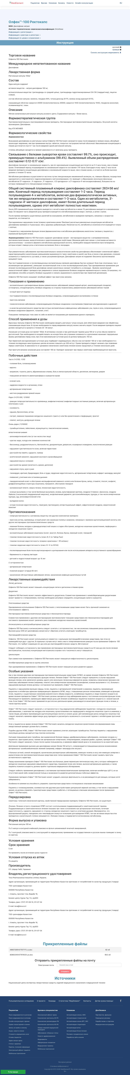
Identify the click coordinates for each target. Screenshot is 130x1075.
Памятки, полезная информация (19, 1047)
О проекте (41, 1001)
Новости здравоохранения (46, 1036)
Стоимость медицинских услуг (19, 1034)
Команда (52, 1001)
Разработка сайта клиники (75, 1037)
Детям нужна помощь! (104, 1001)
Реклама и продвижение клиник (77, 1034)
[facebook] (121, 1001)
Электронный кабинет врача (47, 1015)
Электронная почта (46, 965)
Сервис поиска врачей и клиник (19, 1024)
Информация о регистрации (20, 32)
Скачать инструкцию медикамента (105, 52)
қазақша (116, 50)
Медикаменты (42, 1039)
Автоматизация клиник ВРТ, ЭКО (77, 1021)
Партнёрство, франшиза (103, 1015)
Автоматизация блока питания (77, 1031)
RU (121, 3)
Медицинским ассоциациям (105, 1024)
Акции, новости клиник (16, 1031)
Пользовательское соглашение (21, 1001)
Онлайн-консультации (84, 3)
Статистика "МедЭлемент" (69, 1001)
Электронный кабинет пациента (19, 1050)
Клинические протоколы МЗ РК (48, 1018)
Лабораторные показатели (46, 1042)
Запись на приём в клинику (18, 1028)
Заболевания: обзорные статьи (48, 1033)
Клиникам (53, 3)
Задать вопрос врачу (15, 1040)
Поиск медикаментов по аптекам (20, 1018)
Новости (70, 3)
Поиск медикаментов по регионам (20, 1015)
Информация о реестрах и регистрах (24, 35)
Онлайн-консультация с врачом (19, 1021)
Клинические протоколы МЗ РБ (48, 1024)
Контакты (87, 1001)
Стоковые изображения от (59, 1066)
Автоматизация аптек (74, 1028)
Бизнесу (61, 3)
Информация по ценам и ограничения (24, 38)
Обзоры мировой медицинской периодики (48, 1029)
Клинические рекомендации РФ (48, 1021)
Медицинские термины (45, 1046)
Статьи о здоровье (15, 1044)
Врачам (44, 3)
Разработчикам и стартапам (105, 1021)
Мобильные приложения (17, 1053)
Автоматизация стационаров (76, 1024)
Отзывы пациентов (15, 1037)
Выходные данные (65, 1062)
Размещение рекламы (103, 1018)
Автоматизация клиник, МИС (76, 1015)
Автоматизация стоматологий (76, 1018)
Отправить (65, 971)
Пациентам (35, 3)
